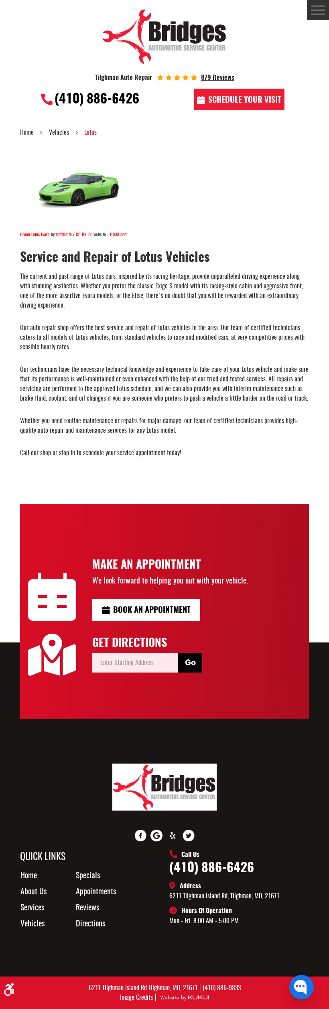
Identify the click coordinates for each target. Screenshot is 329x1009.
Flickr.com (118, 235)
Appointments (96, 892)
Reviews (87, 908)
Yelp (172, 836)
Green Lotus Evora (35, 235)
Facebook (140, 836)
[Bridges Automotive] (164, 36)
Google (156, 836)
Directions (90, 924)
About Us (33, 892)
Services (32, 908)
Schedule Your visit (244, 100)
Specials (88, 876)
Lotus (90, 133)
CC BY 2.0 (84, 235)
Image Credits (137, 998)
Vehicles (59, 133)
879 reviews (217, 78)
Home (27, 133)
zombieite (64, 235)
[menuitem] (52, 876)
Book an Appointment (152, 610)
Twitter (189, 836)
